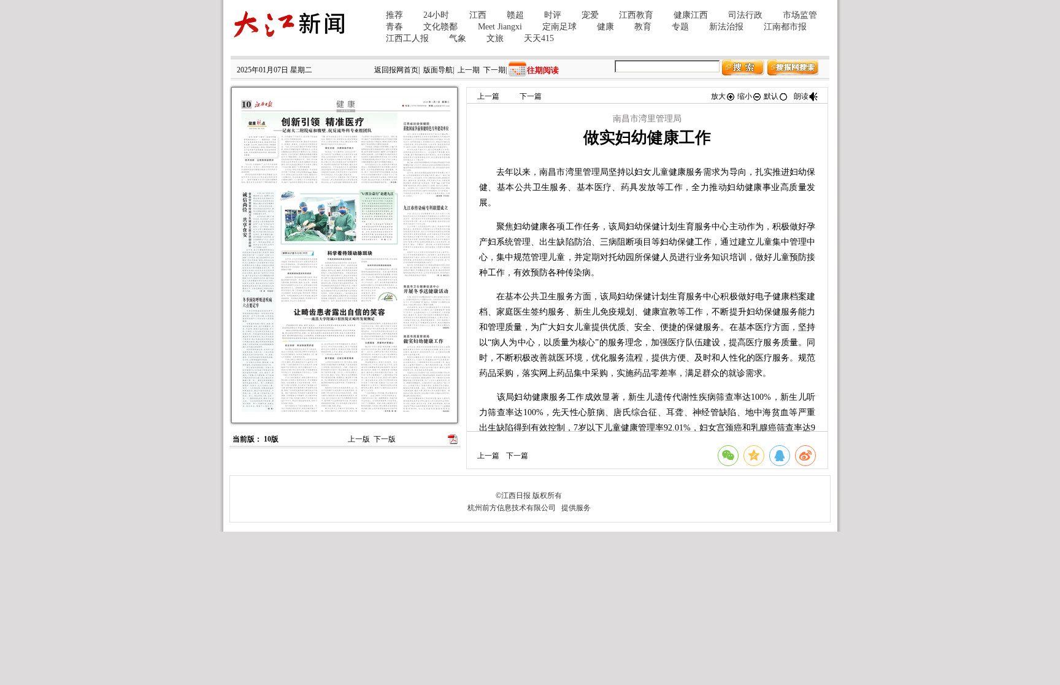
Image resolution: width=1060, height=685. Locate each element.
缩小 (744, 96)
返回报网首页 (396, 70)
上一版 (359, 439)
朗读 (801, 96)
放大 (718, 96)
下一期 (494, 70)
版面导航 (438, 70)
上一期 (469, 70)
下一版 (385, 439)
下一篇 (531, 96)
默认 (771, 96)
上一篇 (488, 96)
